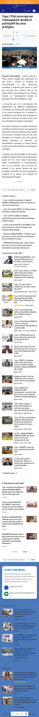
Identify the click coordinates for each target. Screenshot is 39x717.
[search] (25, 10)
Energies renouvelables (20, 682)
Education (16, 693)
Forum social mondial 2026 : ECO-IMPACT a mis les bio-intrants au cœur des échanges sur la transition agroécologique (18, 227)
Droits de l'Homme (19, 305)
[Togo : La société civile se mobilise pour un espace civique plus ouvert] (7, 287)
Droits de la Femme (19, 707)
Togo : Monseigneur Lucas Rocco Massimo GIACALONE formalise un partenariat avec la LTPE (25, 626)
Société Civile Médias (8, 44)
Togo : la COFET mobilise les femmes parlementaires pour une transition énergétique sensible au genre (18, 218)
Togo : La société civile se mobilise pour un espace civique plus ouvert (24, 287)
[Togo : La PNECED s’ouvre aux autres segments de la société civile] (7, 450)
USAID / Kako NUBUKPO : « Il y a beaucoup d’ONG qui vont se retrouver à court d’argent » (24, 259)
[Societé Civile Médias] (19, 6)
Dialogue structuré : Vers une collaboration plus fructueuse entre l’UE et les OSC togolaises (24, 378)
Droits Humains (18, 413)
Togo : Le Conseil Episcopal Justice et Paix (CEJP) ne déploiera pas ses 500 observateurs (25, 312)
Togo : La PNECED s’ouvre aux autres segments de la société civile (24, 449)
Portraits (16, 443)
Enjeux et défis (18, 264)
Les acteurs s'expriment (20, 266)
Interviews (26, 264)
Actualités (16, 619)
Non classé (23, 619)
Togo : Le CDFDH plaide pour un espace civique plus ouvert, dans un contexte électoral (25, 337)
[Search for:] (17, 190)
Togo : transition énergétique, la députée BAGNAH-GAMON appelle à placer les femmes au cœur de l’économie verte (18, 202)
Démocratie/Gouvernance (20, 291)
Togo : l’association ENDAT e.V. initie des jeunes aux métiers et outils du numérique (24, 689)
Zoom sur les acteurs (25, 443)
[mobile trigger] (4, 11)
